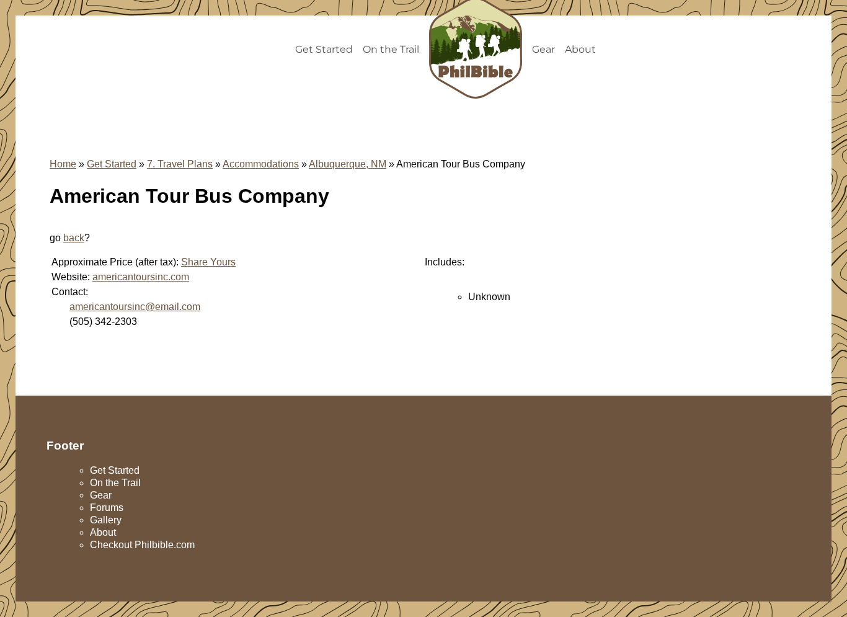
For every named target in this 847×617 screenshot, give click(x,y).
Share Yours (208, 262)
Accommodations (261, 164)
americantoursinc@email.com (134, 306)
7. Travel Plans (180, 164)
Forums (106, 507)
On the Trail (391, 49)
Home (63, 164)
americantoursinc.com (140, 277)
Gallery (106, 520)
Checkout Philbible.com (142, 544)
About (580, 49)
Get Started (324, 49)
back (73, 238)
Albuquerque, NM (347, 164)
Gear (543, 49)
